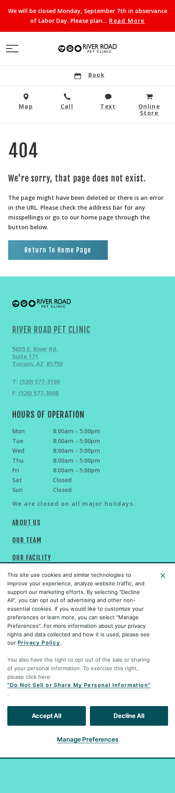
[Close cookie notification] (163, 576)
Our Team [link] (27, 540)
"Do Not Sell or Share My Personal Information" (79, 685)
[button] (12, 48)
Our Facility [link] (32, 557)
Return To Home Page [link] (58, 250)
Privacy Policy (39, 642)
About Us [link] (26, 522)
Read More (127, 20)
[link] (87, 48)
